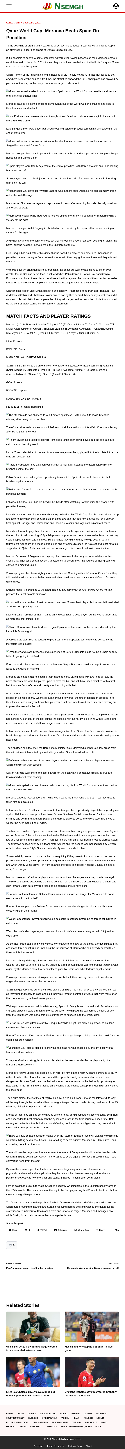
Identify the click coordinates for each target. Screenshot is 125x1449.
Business (33, 1418)
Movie (98, 1427)
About (89, 1446)
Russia (20, 1414)
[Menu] (9, 6)
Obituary (76, 1422)
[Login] (116, 6)
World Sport (13, 23)
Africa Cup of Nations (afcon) (76, 1427)
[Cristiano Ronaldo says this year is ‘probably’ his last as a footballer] (92, 1372)
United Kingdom (48, 1414)
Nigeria (64, 1414)
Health (76, 1418)
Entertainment (49, 1418)
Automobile (91, 1422)
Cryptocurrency (15, 1418)
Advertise (38, 1446)
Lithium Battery (40, 1422)
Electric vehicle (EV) (17, 1422)
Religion (88, 1418)
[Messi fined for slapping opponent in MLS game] (92, 1327)
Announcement (60, 1422)
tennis (23, 1427)
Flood (104, 1422)
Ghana (9, 1414)
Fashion (65, 1418)
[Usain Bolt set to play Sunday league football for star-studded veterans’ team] (33, 1327)
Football (11, 1427)
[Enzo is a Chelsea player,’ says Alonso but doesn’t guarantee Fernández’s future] (33, 1372)
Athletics (52, 1427)
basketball (36, 1427)
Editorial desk (75, 1446)
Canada (88, 1414)
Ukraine (32, 1414)
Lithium (100, 1418)
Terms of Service (55, 1446)
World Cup (101, 1414)
